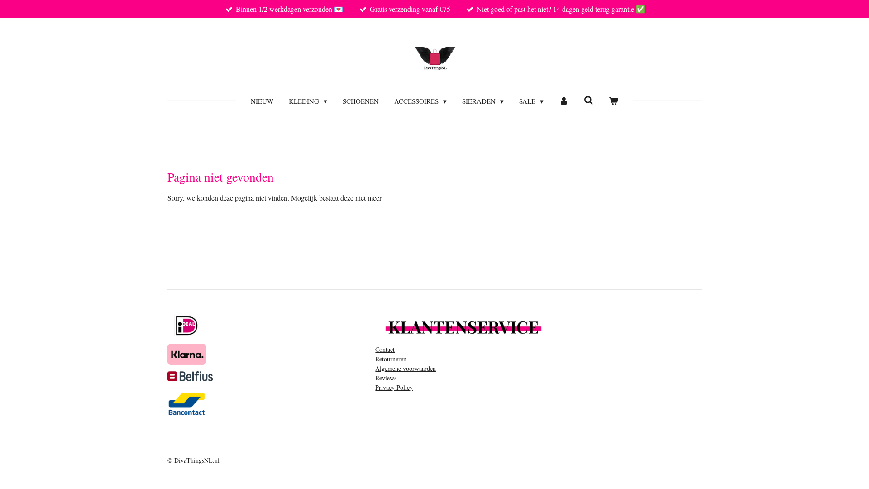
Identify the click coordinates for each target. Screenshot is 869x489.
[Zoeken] (588, 100)
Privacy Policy (394, 387)
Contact (385, 349)
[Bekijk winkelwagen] (613, 101)
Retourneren (390, 359)
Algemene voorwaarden (405, 368)
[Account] (564, 101)
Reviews (385, 378)
